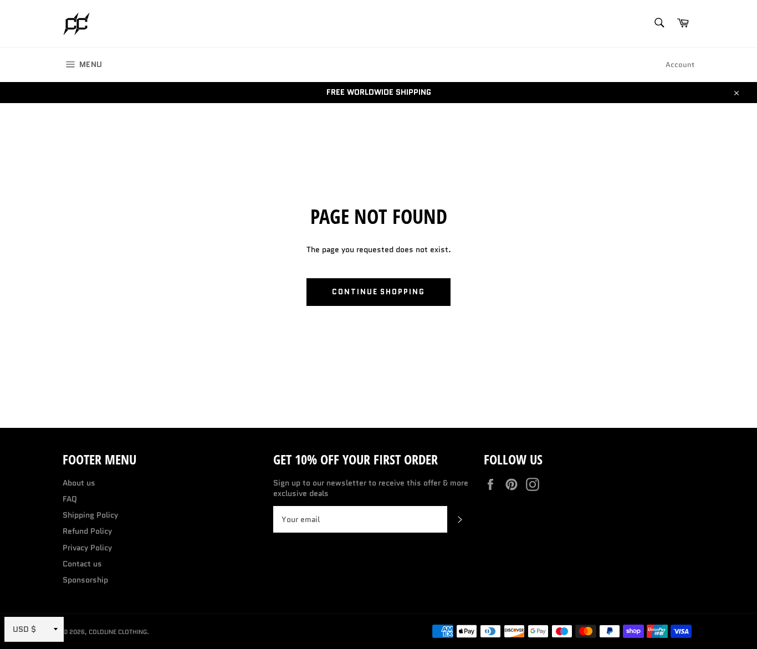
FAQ (70, 498)
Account (680, 64)
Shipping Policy (90, 514)
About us (79, 482)
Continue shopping (378, 292)
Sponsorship (85, 579)
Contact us (82, 563)
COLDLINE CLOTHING (118, 631)
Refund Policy (87, 530)
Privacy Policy (87, 547)
